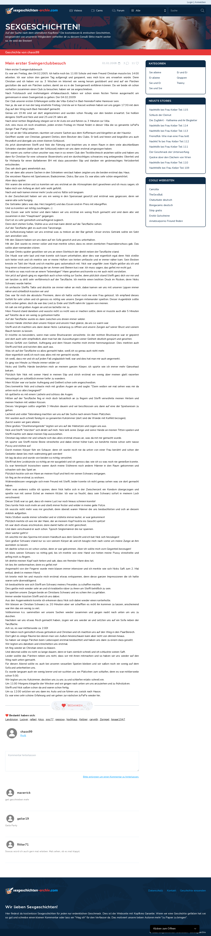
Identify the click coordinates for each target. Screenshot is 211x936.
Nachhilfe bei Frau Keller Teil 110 (168, 162)
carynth (94, 719)
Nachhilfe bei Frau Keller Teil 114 (168, 125)
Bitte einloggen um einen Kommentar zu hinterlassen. (111, 776)
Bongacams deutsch (161, 205)
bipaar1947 (118, 719)
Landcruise (11, 719)
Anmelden (200, 2)
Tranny (180, 83)
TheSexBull (156, 194)
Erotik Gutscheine (159, 216)
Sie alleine (155, 72)
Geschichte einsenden (193, 890)
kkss (41, 719)
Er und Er (182, 72)
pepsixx (60, 719)
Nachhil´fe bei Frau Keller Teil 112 (169, 141)
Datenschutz (155, 890)
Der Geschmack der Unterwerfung (169, 152)
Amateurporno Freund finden (166, 221)
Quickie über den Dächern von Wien (170, 157)
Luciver (24, 719)
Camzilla (154, 189)
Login (190, 2)
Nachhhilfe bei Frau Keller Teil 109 (169, 168)
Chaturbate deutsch (160, 200)
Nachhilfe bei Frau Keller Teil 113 (168, 131)
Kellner (83, 719)
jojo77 (50, 719)
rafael (33, 719)
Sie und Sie (155, 88)
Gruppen (182, 78)
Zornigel (104, 719)
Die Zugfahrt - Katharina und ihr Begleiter (173, 120)
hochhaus (72, 719)
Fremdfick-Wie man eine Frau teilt (169, 136)
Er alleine (154, 78)
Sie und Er (155, 83)
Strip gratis (155, 210)
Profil (23, 735)
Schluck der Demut (160, 115)
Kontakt (171, 890)
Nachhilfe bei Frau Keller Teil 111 (168, 147)
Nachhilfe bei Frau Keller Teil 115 (168, 110)
